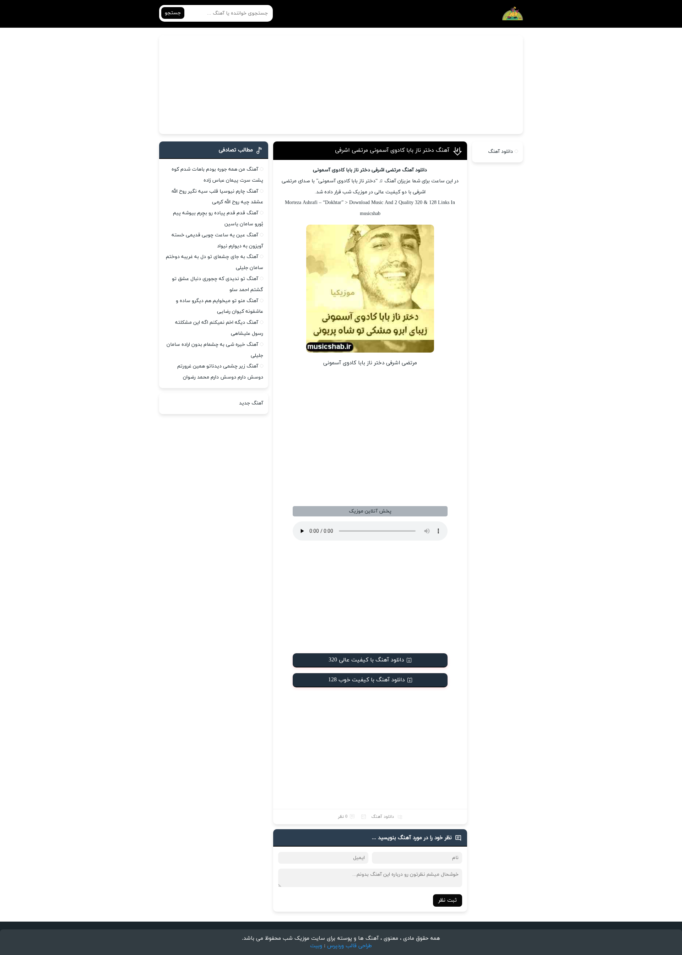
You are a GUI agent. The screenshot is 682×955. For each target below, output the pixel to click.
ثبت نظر (447, 900)
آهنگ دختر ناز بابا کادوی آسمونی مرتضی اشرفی (392, 150)
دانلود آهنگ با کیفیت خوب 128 (366, 680)
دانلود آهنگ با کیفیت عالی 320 (366, 660)
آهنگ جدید (251, 403)
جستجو (173, 13)
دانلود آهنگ (382, 817)
